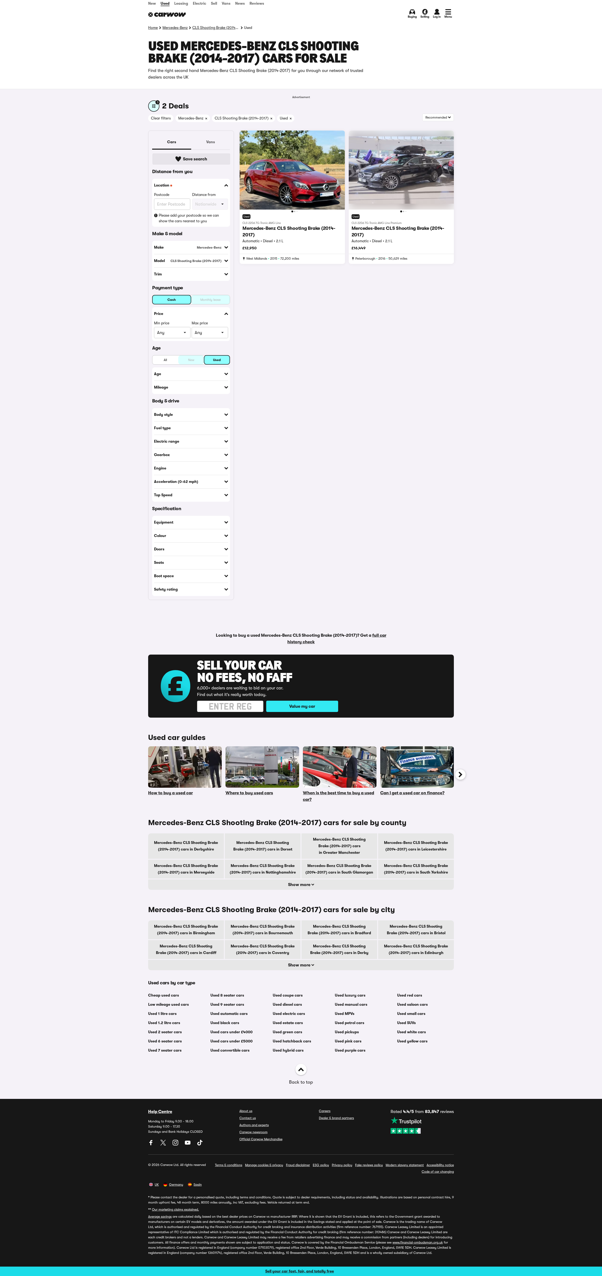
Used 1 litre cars (162, 1014)
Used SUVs (406, 1023)
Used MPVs (344, 1014)
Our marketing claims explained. (175, 1209)
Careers (324, 1111)
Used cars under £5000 (231, 1041)
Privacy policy (342, 1165)
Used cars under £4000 (231, 1032)
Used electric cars (289, 1014)
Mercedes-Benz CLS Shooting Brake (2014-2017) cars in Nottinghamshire (263, 869)
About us (245, 1111)
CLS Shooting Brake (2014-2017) (215, 28)
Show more (299, 884)
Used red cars (409, 995)
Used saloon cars (412, 1004)
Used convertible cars (230, 1050)
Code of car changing (438, 1171)
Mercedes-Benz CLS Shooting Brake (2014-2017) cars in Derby (339, 949)
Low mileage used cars (168, 1004)
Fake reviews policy (369, 1165)
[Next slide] (460, 774)
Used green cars (287, 1032)
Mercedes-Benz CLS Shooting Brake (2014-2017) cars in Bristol (416, 929)
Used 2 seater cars (165, 1032)
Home (153, 28)
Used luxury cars (350, 995)
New (152, 3)
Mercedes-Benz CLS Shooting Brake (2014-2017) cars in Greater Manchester (339, 846)
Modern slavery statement (405, 1165)
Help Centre (160, 1111)
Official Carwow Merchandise (260, 1139)
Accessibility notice (440, 1165)
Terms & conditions (228, 1165)
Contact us (247, 1118)
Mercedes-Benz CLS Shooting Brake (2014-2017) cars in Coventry (263, 949)
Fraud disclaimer (298, 1165)
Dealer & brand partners (336, 1118)
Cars (171, 142)
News (240, 3)
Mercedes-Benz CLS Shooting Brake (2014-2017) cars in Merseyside (186, 869)
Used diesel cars (287, 1004)
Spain (198, 1184)
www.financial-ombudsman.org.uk (417, 1242)
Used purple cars (350, 1050)
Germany (176, 1184)
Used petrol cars (349, 1023)
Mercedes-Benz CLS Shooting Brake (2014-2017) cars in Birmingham (186, 929)
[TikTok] (200, 1144)
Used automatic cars (229, 1014)
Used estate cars (288, 1023)
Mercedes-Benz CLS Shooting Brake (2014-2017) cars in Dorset (262, 846)
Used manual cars (351, 1004)
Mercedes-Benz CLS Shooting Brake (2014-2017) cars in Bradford (339, 929)
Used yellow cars (412, 1041)
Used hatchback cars (292, 1041)
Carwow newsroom (253, 1132)
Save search (195, 159)
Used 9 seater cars (227, 1004)
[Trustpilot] (422, 1125)
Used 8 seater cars (227, 995)
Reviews (257, 3)
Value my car (302, 706)
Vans (226, 3)
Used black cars (224, 1023)
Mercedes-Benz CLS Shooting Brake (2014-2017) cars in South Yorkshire (416, 869)
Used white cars (411, 1032)
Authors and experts (254, 1125)
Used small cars (411, 1014)
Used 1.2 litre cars (164, 1023)
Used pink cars (348, 1041)
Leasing (181, 3)
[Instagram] (176, 1144)
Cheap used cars (163, 995)
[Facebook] (151, 1144)
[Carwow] (167, 14)
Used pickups (347, 1032)
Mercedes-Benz (175, 28)
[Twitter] (163, 1144)
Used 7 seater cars (165, 1050)
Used (165, 3)
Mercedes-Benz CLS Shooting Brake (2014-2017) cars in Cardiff (186, 949)
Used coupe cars (288, 995)
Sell (214, 3)
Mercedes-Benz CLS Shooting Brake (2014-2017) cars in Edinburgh (416, 949)
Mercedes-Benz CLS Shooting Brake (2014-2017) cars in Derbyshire (186, 846)
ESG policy (321, 1165)
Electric (199, 3)
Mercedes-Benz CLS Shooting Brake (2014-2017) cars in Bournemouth (263, 929)
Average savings (160, 1216)
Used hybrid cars (288, 1050)
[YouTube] (188, 1144)
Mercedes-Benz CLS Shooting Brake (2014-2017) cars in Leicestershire (416, 846)
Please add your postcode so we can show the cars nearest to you (189, 218)
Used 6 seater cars (165, 1041)
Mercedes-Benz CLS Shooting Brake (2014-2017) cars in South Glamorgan (339, 869)
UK (157, 1184)
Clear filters (161, 118)
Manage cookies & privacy (264, 1165)
